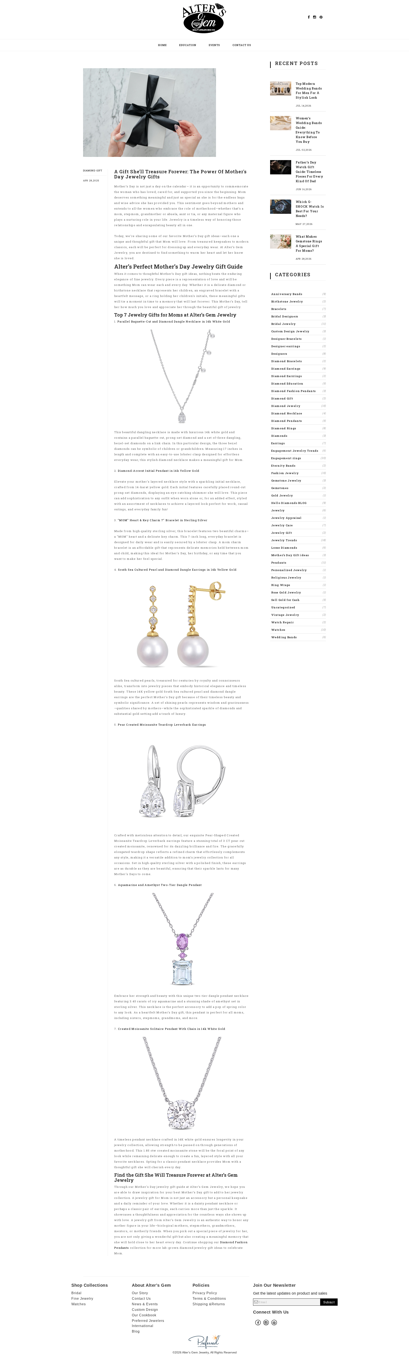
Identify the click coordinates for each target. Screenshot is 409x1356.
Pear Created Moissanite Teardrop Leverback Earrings (162, 724)
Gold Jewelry (298, 495)
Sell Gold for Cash (298, 600)
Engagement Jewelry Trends (298, 451)
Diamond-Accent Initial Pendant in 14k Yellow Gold (158, 471)
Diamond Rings (298, 428)
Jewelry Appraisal (298, 518)
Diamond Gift (92, 170)
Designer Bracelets (298, 339)
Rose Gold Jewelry (298, 592)
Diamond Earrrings (298, 376)
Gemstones (298, 488)
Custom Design (145, 1309)
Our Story (140, 1293)
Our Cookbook (144, 1315)
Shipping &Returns (209, 1304)
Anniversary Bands (298, 294)
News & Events (145, 1304)
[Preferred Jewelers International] (204, 1341)
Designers (298, 354)
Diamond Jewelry (298, 406)
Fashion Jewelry (298, 473)
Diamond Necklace (298, 413)
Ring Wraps (298, 585)
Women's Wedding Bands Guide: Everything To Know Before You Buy (309, 130)
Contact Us (241, 45)
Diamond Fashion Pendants (298, 391)
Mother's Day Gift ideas (298, 555)
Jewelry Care (298, 525)
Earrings (298, 443)
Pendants (298, 562)
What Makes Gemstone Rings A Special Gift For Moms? (309, 243)
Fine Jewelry (82, 1298)
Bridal (76, 1293)
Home (162, 45)
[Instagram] (314, 17)
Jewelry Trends (298, 540)
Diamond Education (298, 383)
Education (187, 45)
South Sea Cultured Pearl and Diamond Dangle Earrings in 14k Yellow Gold (177, 570)
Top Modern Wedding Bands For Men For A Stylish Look (309, 91)
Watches (298, 630)
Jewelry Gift (298, 533)
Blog (136, 1331)
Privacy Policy (205, 1293)
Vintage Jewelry (298, 615)
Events (214, 45)
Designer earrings (298, 346)
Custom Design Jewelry (298, 331)
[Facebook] (308, 17)
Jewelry (298, 510)
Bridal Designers (298, 316)
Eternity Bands (298, 465)
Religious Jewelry (298, 577)
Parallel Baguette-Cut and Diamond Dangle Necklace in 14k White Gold (173, 321)
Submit (329, 1302)
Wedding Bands (298, 637)
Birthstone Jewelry (298, 301)
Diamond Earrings (298, 368)
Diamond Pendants (298, 421)
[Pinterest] (321, 17)
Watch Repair (298, 622)
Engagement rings (298, 458)
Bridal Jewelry (298, 324)
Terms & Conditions (209, 1298)
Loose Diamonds (298, 548)
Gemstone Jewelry (298, 480)
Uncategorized (298, 607)
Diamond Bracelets (298, 361)
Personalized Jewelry (298, 570)
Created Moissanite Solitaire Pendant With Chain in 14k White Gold (171, 1029)
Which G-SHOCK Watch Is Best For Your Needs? (310, 209)
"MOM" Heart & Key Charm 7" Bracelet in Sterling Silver (162, 520)
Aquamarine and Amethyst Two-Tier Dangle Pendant (160, 885)
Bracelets (298, 309)
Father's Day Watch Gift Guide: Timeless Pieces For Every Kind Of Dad (309, 171)
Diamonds (298, 436)
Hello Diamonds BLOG (298, 503)
